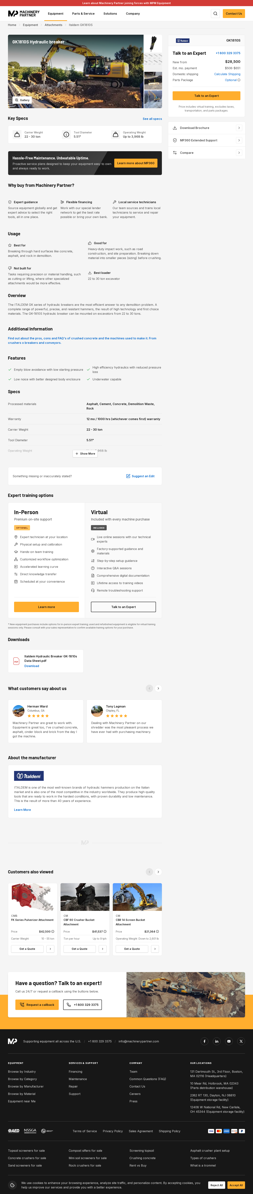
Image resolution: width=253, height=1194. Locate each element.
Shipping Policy (169, 1131)
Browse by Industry (22, 1071)
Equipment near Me (22, 1101)
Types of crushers (203, 1158)
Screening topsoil (141, 1150)
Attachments (53, 25)
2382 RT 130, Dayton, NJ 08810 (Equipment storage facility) (213, 1097)
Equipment (30, 25)
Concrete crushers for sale (27, 1158)
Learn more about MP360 (135, 163)
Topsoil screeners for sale (26, 1150)
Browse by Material (21, 1094)
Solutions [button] (110, 13)
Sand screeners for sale (25, 1165)
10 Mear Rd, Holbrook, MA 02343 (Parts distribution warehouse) (214, 1086)
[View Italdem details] (183, 40)
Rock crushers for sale (85, 1165)
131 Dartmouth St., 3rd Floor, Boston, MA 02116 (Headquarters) (216, 1074)
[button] (76, 71)
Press (133, 1101)
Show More (87, 453)
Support (74, 1094)
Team (133, 1071)
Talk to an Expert (123, 607)
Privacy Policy (113, 1131)
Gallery (24, 100)
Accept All (236, 1185)
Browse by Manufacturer (26, 1086)
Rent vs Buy (138, 1165)
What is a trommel (203, 1165)
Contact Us (234, 13)
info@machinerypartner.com (139, 1041)
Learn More (22, 810)
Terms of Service (85, 1131)
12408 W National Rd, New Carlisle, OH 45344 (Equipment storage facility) (217, 1109)
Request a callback (40, 1005)
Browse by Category (22, 1079)
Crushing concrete (142, 1158)
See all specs (152, 119)
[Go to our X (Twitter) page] (241, 1041)
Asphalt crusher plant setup (210, 1150)
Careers (135, 1094)
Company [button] (133, 13)
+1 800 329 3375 (228, 53)
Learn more (46, 607)
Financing (75, 1071)
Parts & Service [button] (83, 13)
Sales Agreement (141, 1131)
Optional (231, 80)
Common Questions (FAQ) (147, 1079)
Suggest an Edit (143, 476)
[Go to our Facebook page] (204, 1041)
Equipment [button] (55, 13)
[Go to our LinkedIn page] (217, 1041)
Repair (73, 1086)
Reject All (217, 1185)
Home (12, 25)
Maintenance (78, 1079)
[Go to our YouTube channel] (229, 1041)
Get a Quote (27, 948)
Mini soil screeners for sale (88, 1158)
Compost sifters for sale (85, 1150)
